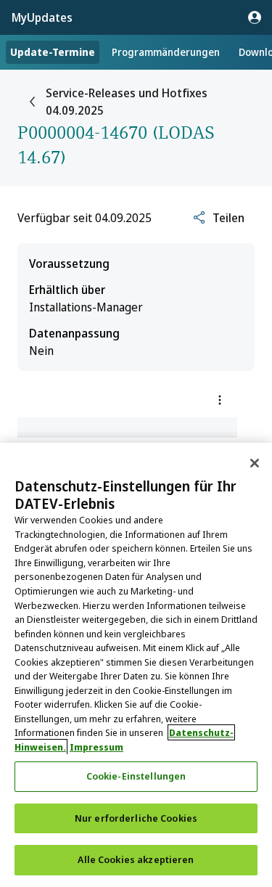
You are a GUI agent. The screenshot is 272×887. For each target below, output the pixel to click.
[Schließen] (255, 463)
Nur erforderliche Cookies (136, 818)
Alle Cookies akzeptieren (136, 859)
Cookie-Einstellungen (136, 775)
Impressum (96, 746)
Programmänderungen (166, 52)
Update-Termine (52, 52)
